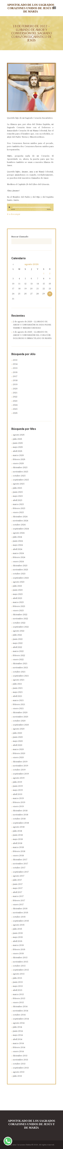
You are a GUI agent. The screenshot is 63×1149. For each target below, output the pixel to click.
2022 (15, 396)
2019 (15, 384)
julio (17, 439)
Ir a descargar (13, 214)
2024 (15, 405)
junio (18, 443)
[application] (30, 209)
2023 (15, 401)
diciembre (20, 467)
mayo (18, 447)
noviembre (20, 471)
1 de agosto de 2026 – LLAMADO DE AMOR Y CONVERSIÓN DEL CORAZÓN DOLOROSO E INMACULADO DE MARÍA (32, 335)
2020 (15, 388)
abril (17, 451)
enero (18, 463)
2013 (15, 360)
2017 (15, 376)
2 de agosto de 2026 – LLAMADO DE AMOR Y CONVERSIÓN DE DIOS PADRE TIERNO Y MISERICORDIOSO (32, 324)
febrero (19, 459)
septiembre (21, 479)
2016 (15, 372)
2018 (15, 380)
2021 (15, 392)
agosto (31, 264)
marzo (18, 455)
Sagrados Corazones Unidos (20, 1145)
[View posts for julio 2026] (13, 264)
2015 (15, 368)
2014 (15, 364)
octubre (19, 475)
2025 (15, 409)
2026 (15, 413)
